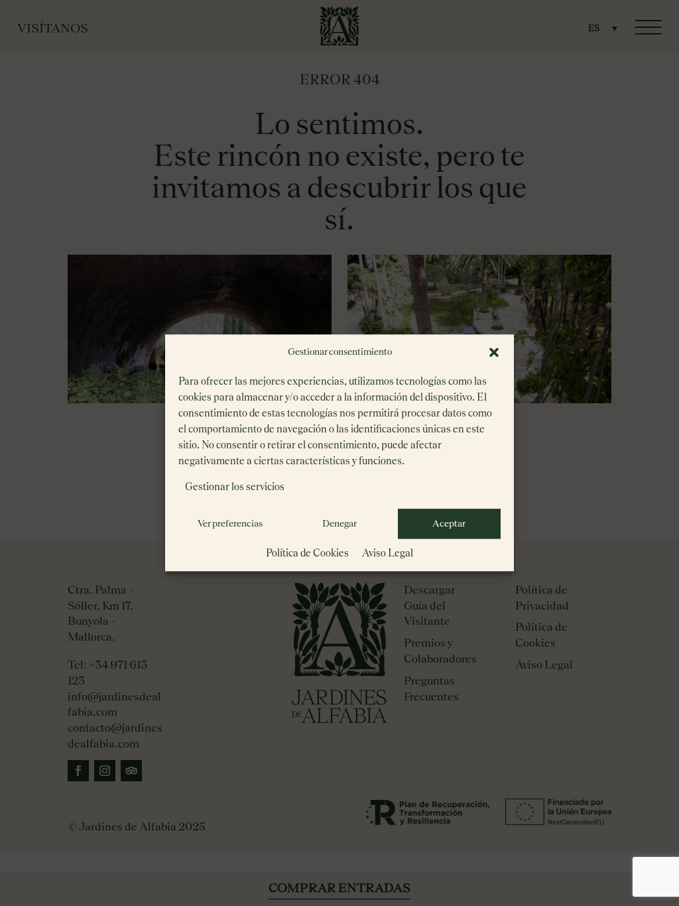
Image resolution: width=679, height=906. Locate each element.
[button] (494, 352)
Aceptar (448, 523)
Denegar (339, 523)
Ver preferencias (230, 523)
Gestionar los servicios (234, 486)
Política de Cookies (307, 552)
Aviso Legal (387, 552)
